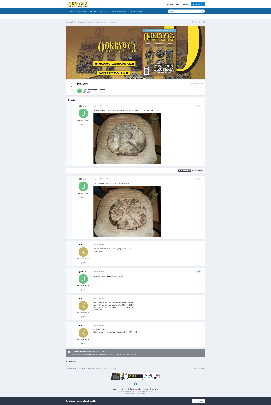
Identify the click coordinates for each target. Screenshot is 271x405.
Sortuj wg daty (197, 171)
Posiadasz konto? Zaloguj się (177, 4)
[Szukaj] (202, 11)
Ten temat (194, 11)
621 (84, 263)
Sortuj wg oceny (184, 171)
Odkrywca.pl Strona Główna (77, 11)
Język (115, 389)
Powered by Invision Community (135, 393)
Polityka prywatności (134, 389)
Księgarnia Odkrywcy (119, 11)
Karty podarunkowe (136, 11)
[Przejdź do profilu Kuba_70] (83, 252)
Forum (92, 11)
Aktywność (103, 11)
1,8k (84, 124)
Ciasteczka (154, 389)
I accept (199, 401)
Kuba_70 (83, 244)
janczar (102, 90)
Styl (122, 389)
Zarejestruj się (198, 4)
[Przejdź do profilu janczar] (79, 90)
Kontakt (145, 389)
